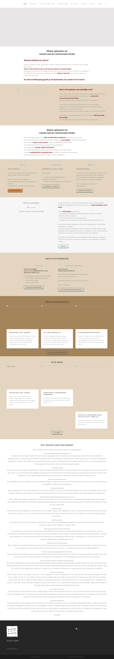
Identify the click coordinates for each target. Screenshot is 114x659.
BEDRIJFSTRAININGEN (84, 190)
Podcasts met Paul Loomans (19, 392)
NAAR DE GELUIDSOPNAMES (34, 287)
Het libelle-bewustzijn (52, 332)
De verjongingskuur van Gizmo (89, 332)
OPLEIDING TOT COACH (51, 186)
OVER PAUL (63, 246)
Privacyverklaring (63, 657)
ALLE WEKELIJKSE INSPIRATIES (57, 352)
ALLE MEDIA (57, 432)
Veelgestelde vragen (12, 648)
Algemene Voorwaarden (46, 657)
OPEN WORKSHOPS (15, 190)
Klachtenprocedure (56, 657)
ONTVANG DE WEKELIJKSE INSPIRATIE (71, 289)
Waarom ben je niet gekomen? (20, 332)
